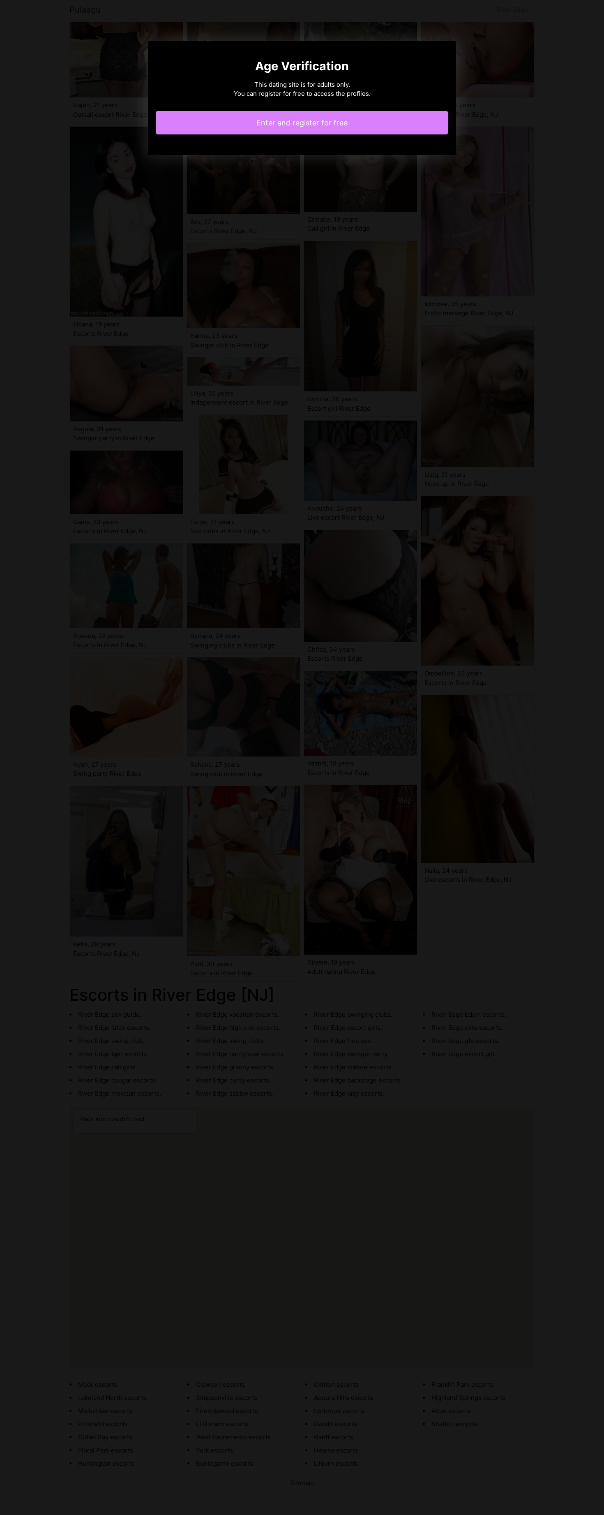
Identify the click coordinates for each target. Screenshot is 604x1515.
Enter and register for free (302, 122)
